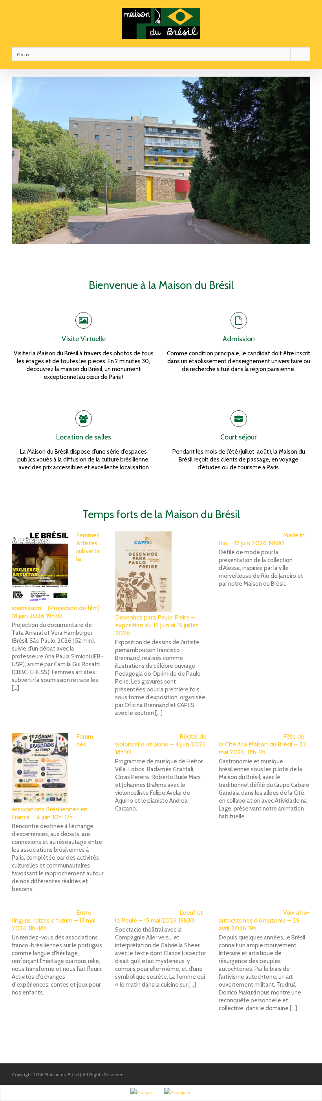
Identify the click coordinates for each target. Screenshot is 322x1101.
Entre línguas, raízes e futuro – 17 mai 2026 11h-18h (53, 920)
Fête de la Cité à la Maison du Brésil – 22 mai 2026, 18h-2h (262, 744)
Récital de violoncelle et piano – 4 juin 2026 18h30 (161, 744)
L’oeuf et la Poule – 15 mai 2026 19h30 (159, 916)
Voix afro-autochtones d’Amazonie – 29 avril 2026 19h (264, 920)
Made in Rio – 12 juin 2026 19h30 (262, 539)
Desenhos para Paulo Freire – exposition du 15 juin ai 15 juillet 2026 (156, 625)
